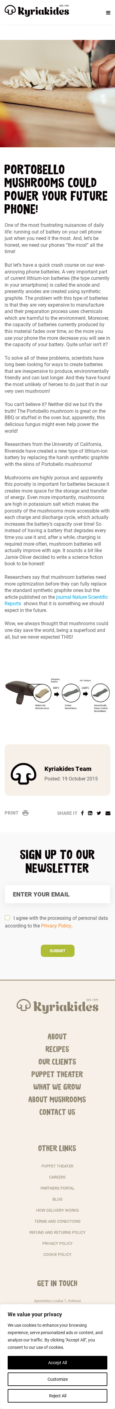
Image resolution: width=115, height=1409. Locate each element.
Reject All (57, 1396)
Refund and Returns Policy (57, 1232)
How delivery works (57, 1210)
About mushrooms (57, 1099)
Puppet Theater (57, 1074)
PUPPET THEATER (57, 1166)
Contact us (57, 1112)
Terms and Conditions (57, 1221)
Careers (57, 1177)
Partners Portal (57, 1188)
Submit (58, 951)
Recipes (57, 1049)
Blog (57, 1199)
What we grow (57, 1086)
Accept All (57, 1362)
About (57, 1036)
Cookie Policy (57, 1254)
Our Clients (57, 1061)
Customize (58, 1379)
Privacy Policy (56, 925)
